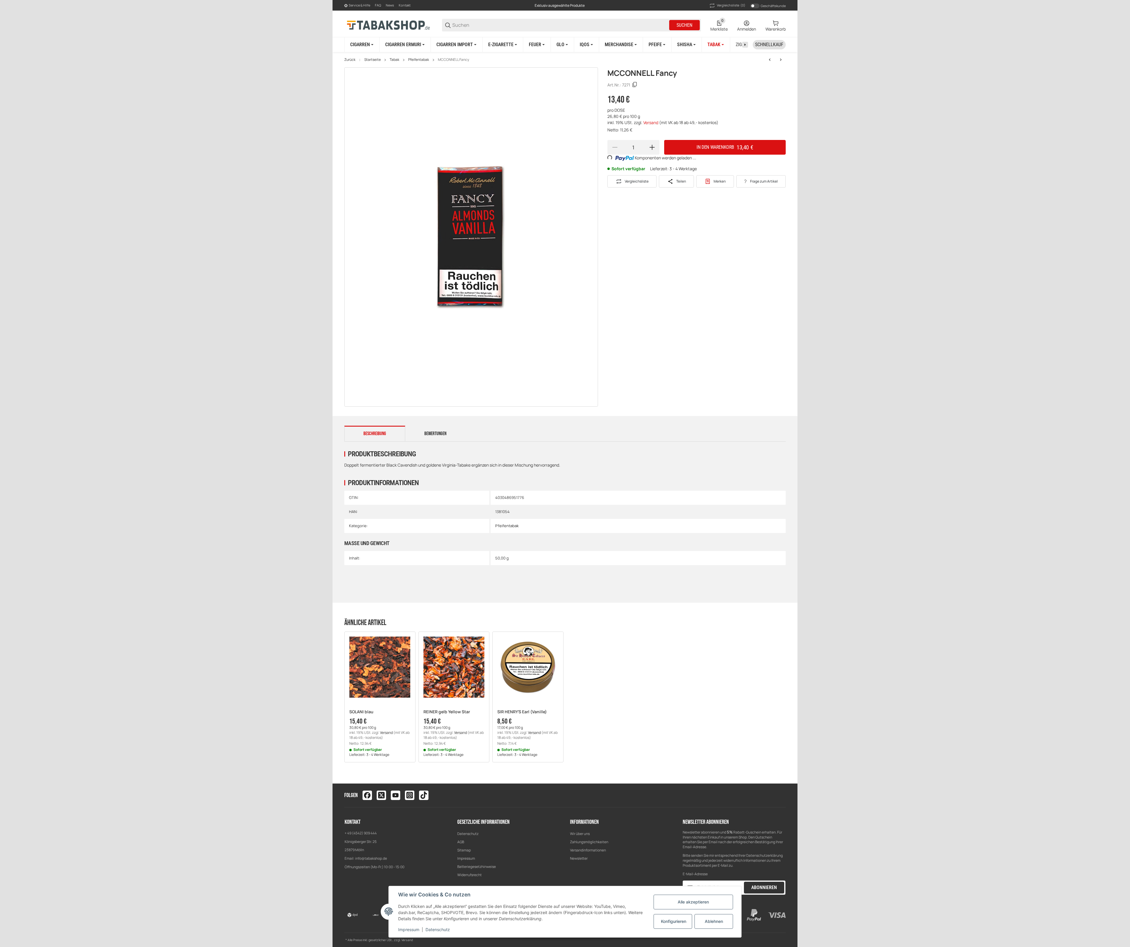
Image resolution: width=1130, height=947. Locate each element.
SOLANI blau (361, 711)
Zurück (349, 59)
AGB (460, 841)
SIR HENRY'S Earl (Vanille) (522, 711)
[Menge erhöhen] (652, 147)
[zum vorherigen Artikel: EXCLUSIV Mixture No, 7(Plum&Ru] (770, 60)
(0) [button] (731, 5)
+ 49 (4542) (354, 833)
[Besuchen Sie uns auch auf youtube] (395, 795)
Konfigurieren (673, 921)
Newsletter (579, 858)
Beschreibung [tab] (374, 434)
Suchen (684, 25)
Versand (651, 122)
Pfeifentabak (418, 59)
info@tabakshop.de (371, 858)
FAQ (378, 5)
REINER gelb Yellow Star (446, 711)
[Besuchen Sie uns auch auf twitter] (381, 795)
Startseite (372, 59)
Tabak (394, 59)
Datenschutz (467, 833)
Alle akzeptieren (693, 901)
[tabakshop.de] (388, 25)
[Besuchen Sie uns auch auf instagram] (409, 795)
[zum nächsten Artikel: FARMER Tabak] (781, 60)
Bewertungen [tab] (435, 434)
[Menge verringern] (615, 147)
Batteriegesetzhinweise (476, 866)
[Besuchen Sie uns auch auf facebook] (367, 795)
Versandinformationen (588, 850)
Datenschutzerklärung (764, 855)
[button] (380, 667)
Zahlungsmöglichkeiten (589, 841)
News (390, 5)
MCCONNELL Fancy (453, 59)
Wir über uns (580, 833)
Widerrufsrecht (469, 874)
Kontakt (405, 5)
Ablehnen (714, 921)
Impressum (466, 858)
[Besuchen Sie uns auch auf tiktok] (423, 795)
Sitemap (464, 850)
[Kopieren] (634, 84)
